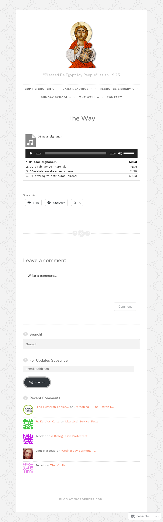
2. (46, 166)
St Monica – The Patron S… (94, 406)
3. (49, 171)
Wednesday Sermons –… (79, 450)
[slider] (129, 153)
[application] (81, 153)
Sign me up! (36, 382)
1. (42, 162)
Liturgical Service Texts (81, 421)
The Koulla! (58, 465)
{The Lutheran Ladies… (52, 406)
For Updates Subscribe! (49, 360)
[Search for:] (81, 344)
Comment (125, 306)
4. (52, 176)
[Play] (31, 153)
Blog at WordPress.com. (81, 499)
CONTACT (114, 97)
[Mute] (120, 153)
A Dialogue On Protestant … (71, 436)
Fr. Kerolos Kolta (47, 421)
